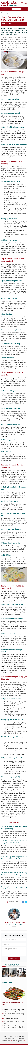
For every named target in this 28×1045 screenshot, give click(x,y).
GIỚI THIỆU (7, 1038)
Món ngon (6, 13)
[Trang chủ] (1, 13)
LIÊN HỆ (21, 1038)
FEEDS (25, 3)
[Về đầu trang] (26, 418)
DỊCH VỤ (14, 1038)
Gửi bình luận (14, 959)
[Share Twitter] (26, 902)
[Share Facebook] (23, 902)
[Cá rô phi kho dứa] (14, 977)
